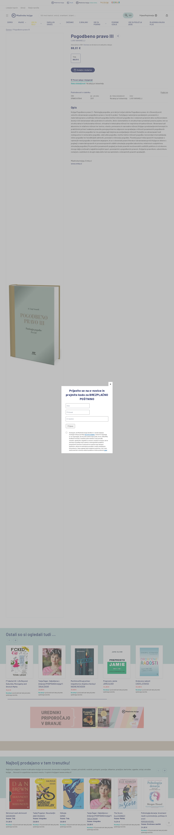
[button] (110, 384)
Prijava (70, 426)
